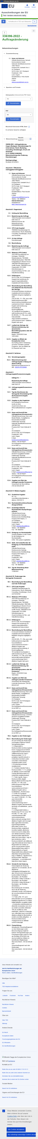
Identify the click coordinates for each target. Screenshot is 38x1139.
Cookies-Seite (12, 1116)
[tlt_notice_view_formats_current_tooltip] (30, 139)
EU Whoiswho (6, 1042)
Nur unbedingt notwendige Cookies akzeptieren (22, 1134)
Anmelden (27, 7)
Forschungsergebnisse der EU (11, 1039)
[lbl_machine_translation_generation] (29, 127)
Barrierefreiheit (6, 1011)
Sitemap (4, 1023)
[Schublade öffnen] (4, 32)
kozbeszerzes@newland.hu (20, 440)
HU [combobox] (8, 99)
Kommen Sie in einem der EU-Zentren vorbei (15, 1079)
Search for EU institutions (9, 1088)
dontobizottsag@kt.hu (22, 526)
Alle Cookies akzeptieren (16, 1129)
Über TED (5, 1020)
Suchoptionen (32, 25)
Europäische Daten (7, 1036)
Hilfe (3, 983)
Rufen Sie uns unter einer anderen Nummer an (16, 1072)
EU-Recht (5, 1032)
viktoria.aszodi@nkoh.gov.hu (20, 82)
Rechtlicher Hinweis (8, 1004)
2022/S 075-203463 (21, 367)
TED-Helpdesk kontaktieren (10, 986)
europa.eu (11, 1061)
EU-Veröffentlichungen (8, 1046)
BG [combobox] (8, 114)
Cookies (4, 1008)
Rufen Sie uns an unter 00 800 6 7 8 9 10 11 (15, 1069)
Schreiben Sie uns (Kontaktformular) (12, 1076)
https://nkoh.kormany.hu (19, 204)
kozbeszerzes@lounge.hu (24, 472)
